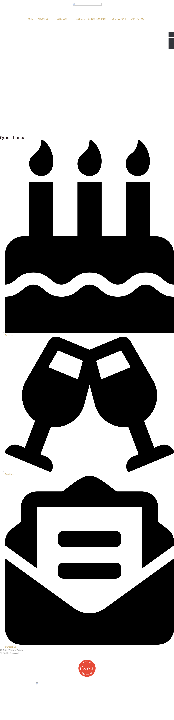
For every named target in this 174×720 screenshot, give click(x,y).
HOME (30, 19)
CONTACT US (137, 19)
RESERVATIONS (118, 19)
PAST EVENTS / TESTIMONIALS (90, 19)
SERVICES (62, 19)
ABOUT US (43, 19)
